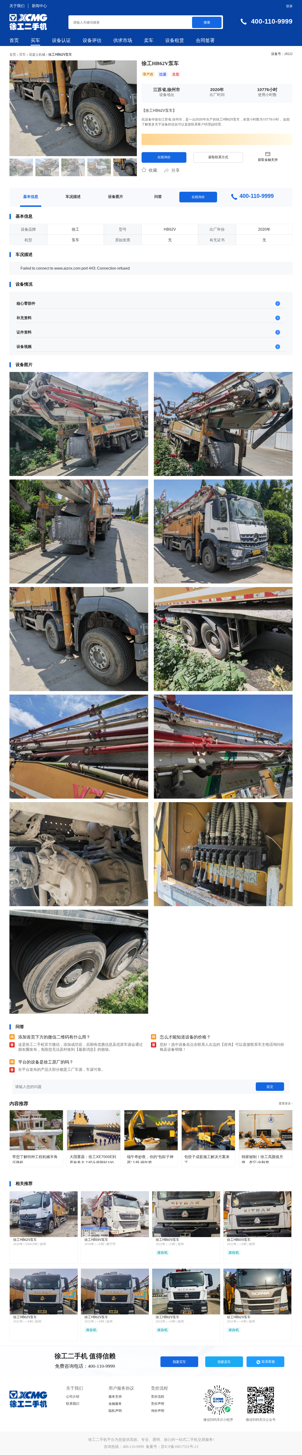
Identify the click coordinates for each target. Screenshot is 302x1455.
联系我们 (72, 1403)
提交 (270, 1086)
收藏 (152, 170)
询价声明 (157, 1411)
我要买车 (179, 1361)
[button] (15, 167)
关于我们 (17, 6)
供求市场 (122, 40)
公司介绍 (72, 1396)
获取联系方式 (218, 157)
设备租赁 (174, 40)
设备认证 (61, 40)
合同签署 (205, 40)
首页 (14, 40)
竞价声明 (157, 1403)
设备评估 (92, 40)
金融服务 (115, 1403)
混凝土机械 (37, 54)
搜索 (207, 22)
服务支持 (115, 1396)
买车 (35, 40)
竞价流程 (157, 1396)
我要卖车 (224, 1361)
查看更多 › (286, 1103)
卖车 (148, 40)
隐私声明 (115, 1411)
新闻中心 (39, 6)
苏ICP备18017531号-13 (179, 1447)
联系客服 (268, 1361)
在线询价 (164, 157)
